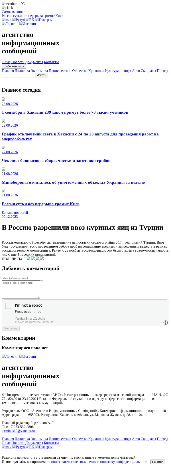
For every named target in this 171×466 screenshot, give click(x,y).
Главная (8, 71)
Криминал (96, 71)
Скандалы (148, 71)
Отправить (11, 328)
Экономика (39, 71)
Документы (34, 62)
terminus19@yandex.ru (18, 431)
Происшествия (60, 71)
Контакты (51, 62)
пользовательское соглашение (73, 462)
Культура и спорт (118, 71)
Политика (22, 71)
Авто (136, 71)
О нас (6, 62)
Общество (80, 71)
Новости (17, 62)
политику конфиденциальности (124, 462)
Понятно (157, 462)
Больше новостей (15, 212)
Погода (162, 71)
